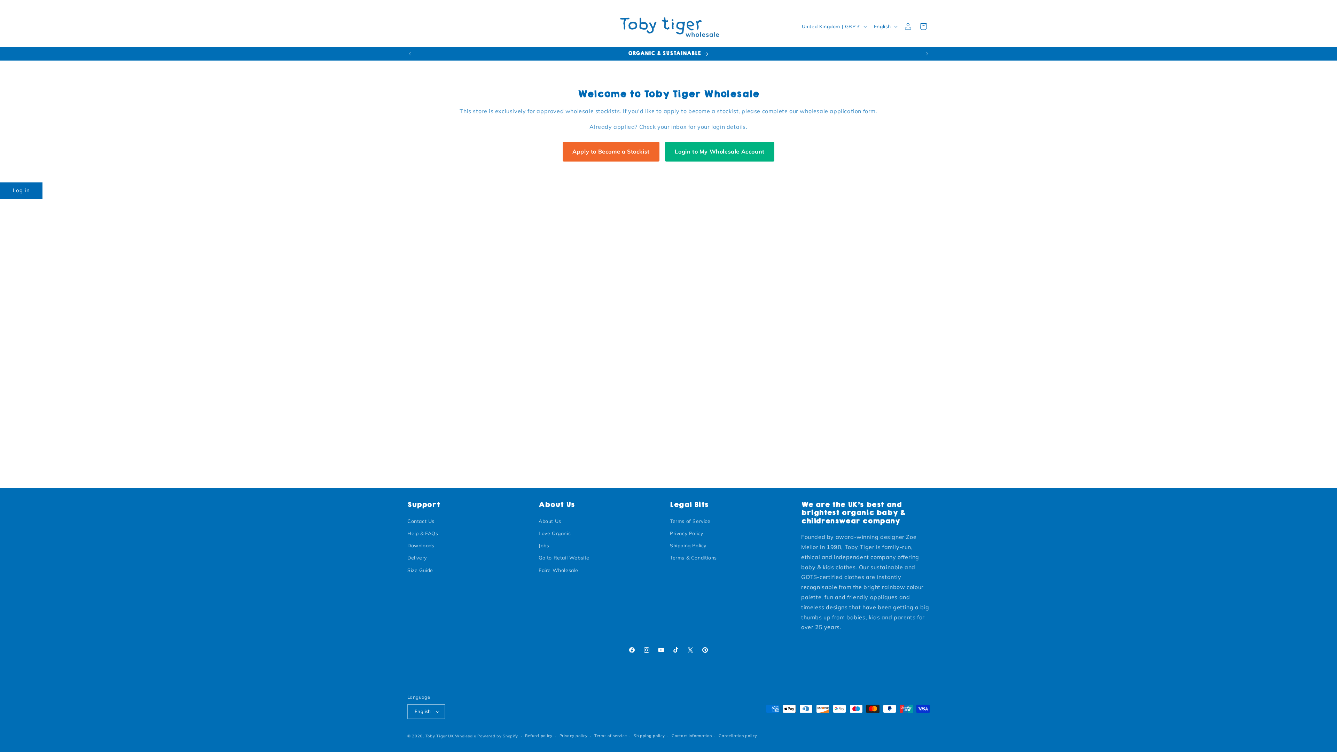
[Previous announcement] (409, 53)
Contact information (692, 735)
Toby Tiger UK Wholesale (450, 736)
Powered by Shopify (497, 736)
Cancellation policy (738, 735)
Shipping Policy (688, 545)
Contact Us (421, 521)
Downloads (420, 545)
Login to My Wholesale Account (719, 151)
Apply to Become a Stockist (611, 151)
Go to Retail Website (564, 558)
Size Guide (420, 570)
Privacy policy (574, 735)
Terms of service (610, 735)
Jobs (544, 545)
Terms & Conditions (693, 558)
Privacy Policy (686, 533)
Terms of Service (690, 521)
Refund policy (539, 735)
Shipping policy (649, 735)
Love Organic (555, 533)
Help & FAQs (422, 533)
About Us (550, 521)
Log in (21, 190)
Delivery (417, 558)
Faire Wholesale (558, 570)
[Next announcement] (927, 53)
